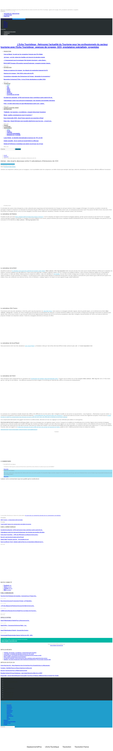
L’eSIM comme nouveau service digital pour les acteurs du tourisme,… (19, 610)
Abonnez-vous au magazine (18, 19)
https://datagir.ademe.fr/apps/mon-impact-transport (29, 216)
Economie (9, 705)
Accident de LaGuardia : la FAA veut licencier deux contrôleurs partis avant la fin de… (28, 97)
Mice (8, 717)
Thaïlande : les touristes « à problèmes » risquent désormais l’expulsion (25, 112)
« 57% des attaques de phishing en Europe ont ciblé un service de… (17, 605)
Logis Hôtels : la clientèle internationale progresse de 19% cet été (23, 138)
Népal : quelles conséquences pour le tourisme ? (18, 115)
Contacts (6, 684)
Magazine (6, 720)
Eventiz (5, 690)
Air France (9, 429)
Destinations (8, 109)
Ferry (8, 89)
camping (9, 132)
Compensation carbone (17, 429)
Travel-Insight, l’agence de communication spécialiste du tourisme (16, 524)
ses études (57, 274)
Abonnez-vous (7, 723)
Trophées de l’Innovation (11, 13)
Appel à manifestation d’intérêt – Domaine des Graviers (14, 630)
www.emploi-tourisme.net (9, 641)
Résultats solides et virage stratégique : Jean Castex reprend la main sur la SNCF (21, 673)
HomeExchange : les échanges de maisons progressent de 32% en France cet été (22, 655)
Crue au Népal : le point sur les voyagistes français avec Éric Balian (23, 54)
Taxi (8, 87)
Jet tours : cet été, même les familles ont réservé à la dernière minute (24, 57)
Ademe (2, 429)
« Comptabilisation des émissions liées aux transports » (48, 415)
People (8, 718)
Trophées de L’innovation (10, 721)
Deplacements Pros (9, 692)
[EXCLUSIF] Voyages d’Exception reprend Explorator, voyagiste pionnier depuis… (27, 63)
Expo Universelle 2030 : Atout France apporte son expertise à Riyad (23, 118)
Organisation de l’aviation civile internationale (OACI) (44, 378)
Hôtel (8, 130)
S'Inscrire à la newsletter (6, 19)
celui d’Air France (47, 311)
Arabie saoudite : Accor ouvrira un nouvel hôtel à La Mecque (21, 141)
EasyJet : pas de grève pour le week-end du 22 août (14, 670)
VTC (8, 86)
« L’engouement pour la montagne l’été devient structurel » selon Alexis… (25, 60)
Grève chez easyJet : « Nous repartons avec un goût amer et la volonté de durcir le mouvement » (25, 665)
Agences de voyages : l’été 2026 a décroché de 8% (19, 73)
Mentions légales (8, 679)
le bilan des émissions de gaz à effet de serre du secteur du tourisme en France (38, 427)
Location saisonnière (13, 133)
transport (35, 429)
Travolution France (8, 694)
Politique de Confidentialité (10, 681)
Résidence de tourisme (13, 135)
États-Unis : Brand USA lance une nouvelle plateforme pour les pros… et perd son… (28, 121)
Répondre (6, 469)
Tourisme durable (10, 164)
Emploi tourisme (8, 697)
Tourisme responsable (28, 429)
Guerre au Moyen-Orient (11, 107)
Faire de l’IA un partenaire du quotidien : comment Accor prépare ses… (19, 596)
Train (8, 90)
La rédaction (8, 15)
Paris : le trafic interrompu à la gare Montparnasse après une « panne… (24, 103)
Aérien (9, 92)
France (6, 125)
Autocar (9, 93)
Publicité (6, 16)
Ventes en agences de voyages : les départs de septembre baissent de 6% (26, 70)
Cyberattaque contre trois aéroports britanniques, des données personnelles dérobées (29, 100)
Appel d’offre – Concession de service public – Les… (14, 625)
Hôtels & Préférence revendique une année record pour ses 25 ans (23, 144)
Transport (7, 83)
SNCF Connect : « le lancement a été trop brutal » (12, 519)
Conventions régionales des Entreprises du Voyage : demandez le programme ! (27, 76)
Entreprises (9, 712)
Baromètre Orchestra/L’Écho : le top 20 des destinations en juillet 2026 (25, 79)
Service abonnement (9, 688)
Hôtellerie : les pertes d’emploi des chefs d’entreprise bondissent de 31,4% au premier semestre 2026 (27, 659)
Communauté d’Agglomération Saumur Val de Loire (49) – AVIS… (17, 635)
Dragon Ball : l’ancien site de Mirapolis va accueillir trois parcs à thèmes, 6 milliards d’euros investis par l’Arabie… (30, 675)
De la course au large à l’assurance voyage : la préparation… (16, 601)
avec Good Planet (29, 346)
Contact (5, 724)
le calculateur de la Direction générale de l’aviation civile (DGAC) (28, 271)
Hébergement (8, 128)
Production (7, 51)
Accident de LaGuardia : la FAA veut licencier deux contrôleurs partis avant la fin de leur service (25, 658)
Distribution (7, 67)
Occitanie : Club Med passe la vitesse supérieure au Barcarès (16, 668)
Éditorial (9, 713)
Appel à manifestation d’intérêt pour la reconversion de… (15, 620)
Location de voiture (13, 94)
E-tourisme (7, 126)
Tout (8, 85)
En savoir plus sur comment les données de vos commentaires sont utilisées (43, 515)
